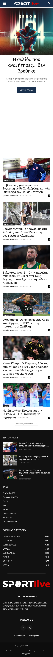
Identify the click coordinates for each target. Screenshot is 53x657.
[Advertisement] (26, 120)
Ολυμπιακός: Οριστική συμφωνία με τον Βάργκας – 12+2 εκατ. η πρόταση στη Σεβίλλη (26, 323)
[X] (29, 628)
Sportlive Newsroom (10, 196)
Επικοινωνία (22, 651)
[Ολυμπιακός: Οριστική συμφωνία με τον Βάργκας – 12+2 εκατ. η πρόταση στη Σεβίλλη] (26, 304)
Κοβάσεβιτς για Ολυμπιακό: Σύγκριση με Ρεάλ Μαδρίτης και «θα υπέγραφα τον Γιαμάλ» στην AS (26, 189)
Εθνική (6, 406)
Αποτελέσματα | (21, 635)
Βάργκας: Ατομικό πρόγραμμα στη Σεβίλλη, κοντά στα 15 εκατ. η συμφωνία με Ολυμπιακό (25, 232)
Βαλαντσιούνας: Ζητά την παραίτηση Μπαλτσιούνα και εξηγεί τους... (34, 473)
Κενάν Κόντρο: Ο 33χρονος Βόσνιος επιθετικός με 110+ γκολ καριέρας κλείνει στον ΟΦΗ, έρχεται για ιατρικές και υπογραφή (25, 368)
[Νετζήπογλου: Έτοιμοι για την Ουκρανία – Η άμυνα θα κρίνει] (26, 395)
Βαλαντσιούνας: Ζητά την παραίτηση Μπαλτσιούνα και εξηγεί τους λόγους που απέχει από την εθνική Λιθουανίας (26, 277)
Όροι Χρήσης (34, 651)
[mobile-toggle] (4, 3)
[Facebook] (23, 628)
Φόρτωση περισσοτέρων (25, 423)
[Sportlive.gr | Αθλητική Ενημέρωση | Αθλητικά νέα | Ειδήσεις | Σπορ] (26, 583)
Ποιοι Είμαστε (11, 651)
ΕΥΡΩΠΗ (6, 268)
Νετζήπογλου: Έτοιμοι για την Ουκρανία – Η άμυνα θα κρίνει (22, 412)
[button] (49, 3)
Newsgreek (34, 635)
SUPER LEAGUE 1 (9, 180)
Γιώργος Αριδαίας (9, 418)
